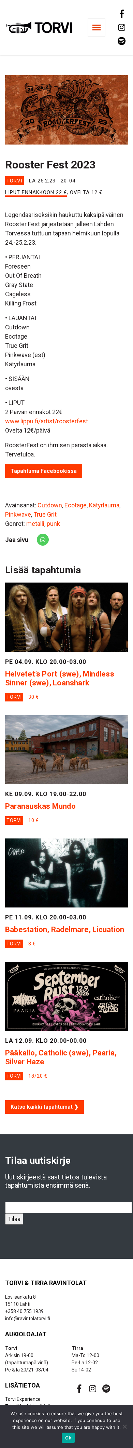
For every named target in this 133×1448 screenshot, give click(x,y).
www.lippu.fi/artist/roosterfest (46, 421)
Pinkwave (18, 514)
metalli (35, 523)
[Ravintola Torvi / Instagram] (121, 27)
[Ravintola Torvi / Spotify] (121, 41)
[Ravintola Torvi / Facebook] (121, 14)
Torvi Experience (23, 1399)
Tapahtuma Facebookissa (44, 471)
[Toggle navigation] (96, 27)
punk (53, 523)
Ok (68, 1437)
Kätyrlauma (104, 505)
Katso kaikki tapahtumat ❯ (44, 1107)
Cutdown (50, 505)
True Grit (45, 514)
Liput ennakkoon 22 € (36, 192)
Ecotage (75, 505)
